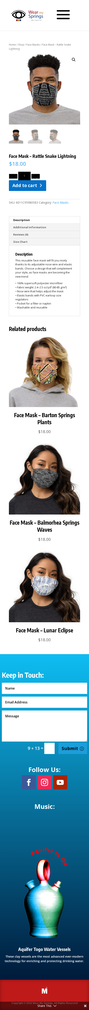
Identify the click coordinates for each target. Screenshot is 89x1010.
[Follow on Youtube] (60, 782)
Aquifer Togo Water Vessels (44, 949)
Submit (70, 748)
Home (12, 44)
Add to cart (24, 185)
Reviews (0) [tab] (20, 234)
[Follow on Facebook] (29, 782)
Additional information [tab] (29, 227)
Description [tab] (21, 220)
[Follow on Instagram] (44, 782)
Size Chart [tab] (20, 242)
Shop (21, 44)
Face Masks (33, 44)
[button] (73, 59)
